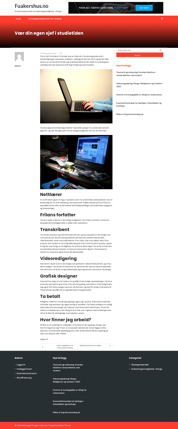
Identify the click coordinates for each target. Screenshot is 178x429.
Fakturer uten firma (75, 307)
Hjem (18, 18)
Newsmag (26, 425)
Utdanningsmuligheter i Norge (45, 18)
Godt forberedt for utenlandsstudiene (64, 347)
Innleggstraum (24, 369)
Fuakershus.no (31, 6)
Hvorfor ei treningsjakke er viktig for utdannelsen (139, 94)
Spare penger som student (90, 346)
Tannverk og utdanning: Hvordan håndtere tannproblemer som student (68, 367)
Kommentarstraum (27, 373)
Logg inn (21, 364)
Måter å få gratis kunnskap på (129, 114)
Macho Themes (64, 425)
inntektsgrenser (104, 310)
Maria (18, 66)
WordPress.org (24, 377)
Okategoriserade (49, 53)
